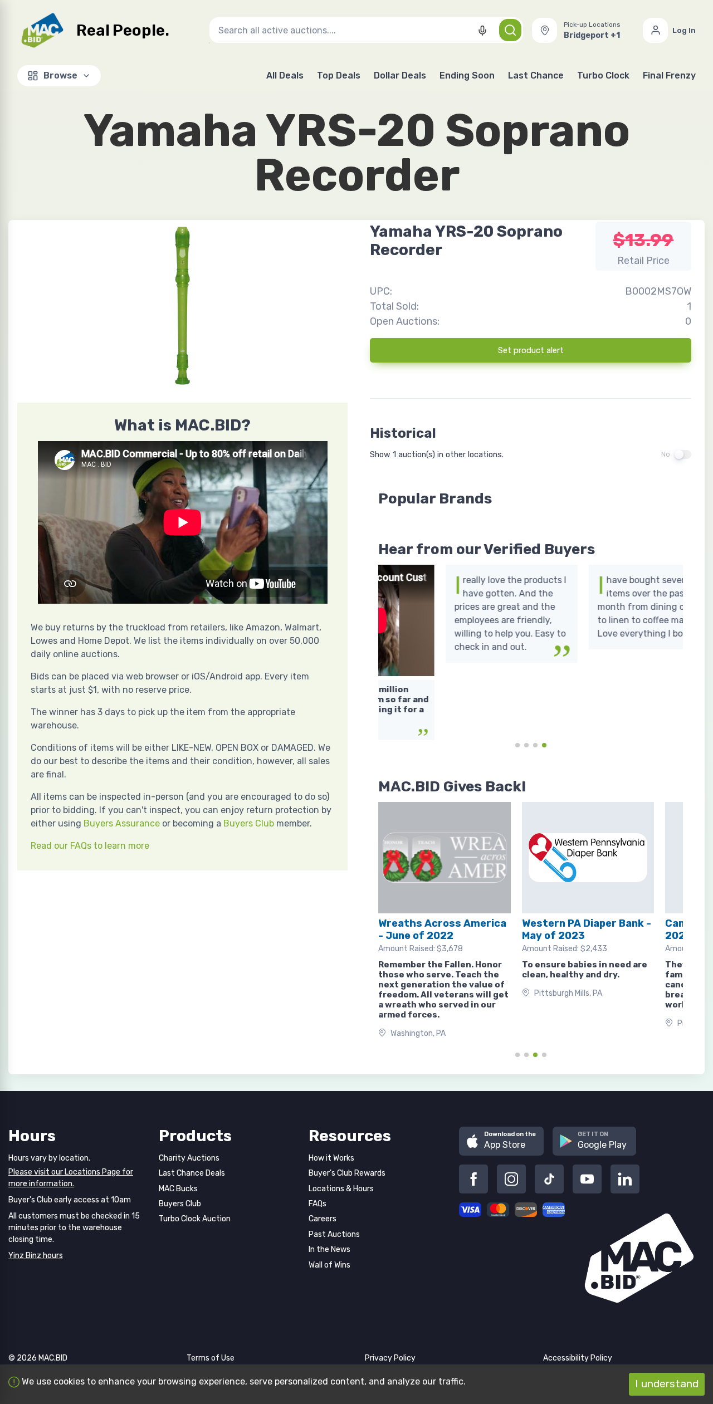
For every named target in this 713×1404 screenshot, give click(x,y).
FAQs (317, 1204)
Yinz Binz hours (35, 1255)
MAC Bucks (178, 1188)
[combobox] (366, 30)
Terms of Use (211, 1358)
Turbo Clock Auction (195, 1219)
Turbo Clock (603, 75)
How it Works (331, 1158)
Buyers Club (248, 823)
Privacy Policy (390, 1358)
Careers (322, 1219)
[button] (583, 30)
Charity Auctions (189, 1158)
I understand (667, 1383)
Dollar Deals (400, 75)
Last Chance (536, 75)
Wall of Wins (329, 1265)
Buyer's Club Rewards (347, 1173)
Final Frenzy (669, 75)
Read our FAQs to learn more (90, 845)
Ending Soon (467, 75)
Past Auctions (334, 1234)
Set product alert (531, 350)
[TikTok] (549, 1179)
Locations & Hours (341, 1188)
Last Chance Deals (192, 1173)
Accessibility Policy (577, 1358)
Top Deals (338, 75)
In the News (329, 1249)
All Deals (285, 75)
